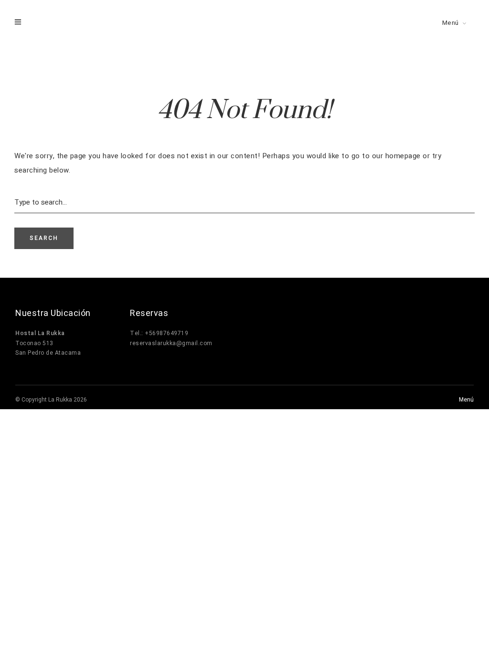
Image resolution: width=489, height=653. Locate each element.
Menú (450, 22)
